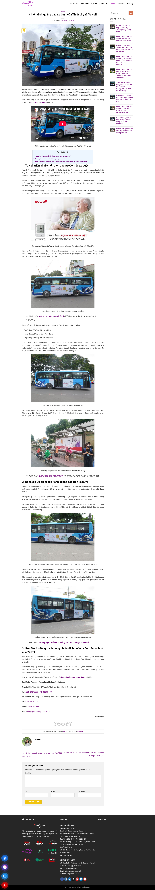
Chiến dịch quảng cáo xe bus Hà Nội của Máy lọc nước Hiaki (124, 39)
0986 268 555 (33, 707)
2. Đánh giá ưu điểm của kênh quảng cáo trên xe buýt (52, 159)
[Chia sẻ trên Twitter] (59, 724)
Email (53, 791)
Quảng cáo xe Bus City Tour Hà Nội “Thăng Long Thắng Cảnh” (123, 28)
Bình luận (28, 773)
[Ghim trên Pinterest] (67, 724)
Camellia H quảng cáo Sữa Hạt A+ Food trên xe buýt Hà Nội (124, 131)
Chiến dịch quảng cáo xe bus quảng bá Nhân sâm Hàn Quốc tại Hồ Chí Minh (124, 110)
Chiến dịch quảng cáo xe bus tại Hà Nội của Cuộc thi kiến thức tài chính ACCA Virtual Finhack (124, 60)
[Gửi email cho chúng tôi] (73, 879)
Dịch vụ (94, 4)
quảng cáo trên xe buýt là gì (51, 316)
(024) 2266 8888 (46, 692)
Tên (26, 791)
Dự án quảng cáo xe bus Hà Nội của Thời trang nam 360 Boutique (123, 121)
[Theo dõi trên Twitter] (69, 879)
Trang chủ (74, 4)
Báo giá (104, 4)
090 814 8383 (67, 855)
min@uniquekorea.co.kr (73, 871)
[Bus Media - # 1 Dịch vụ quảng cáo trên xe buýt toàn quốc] (27, 4)
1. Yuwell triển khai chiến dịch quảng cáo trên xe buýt (52, 156)
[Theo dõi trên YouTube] (85, 879)
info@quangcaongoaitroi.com (38, 712)
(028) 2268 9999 (31, 702)
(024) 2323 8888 (31, 692)
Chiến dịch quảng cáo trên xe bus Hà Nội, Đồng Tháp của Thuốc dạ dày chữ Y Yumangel (124, 73)
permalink (80, 731)
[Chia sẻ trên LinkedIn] (70, 724)
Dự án (113, 4)
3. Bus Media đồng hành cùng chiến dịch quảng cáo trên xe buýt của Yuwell (60, 161)
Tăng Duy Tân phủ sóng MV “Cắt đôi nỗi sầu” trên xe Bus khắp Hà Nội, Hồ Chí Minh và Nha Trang (124, 87)
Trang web (81, 791)
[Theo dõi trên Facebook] (62, 879)
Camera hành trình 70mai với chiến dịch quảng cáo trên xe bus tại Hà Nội (124, 49)
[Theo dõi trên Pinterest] (77, 879)
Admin (72, 21)
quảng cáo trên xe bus (38, 103)
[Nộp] (131, 13)
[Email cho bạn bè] (63, 724)
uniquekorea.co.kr (73, 874)
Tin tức (120, 4)
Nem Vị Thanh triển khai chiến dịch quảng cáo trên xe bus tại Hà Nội (124, 99)
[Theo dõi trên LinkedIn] (81, 879)
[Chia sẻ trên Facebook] (55, 724)
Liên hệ (130, 4)
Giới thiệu (85, 4)
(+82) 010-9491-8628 (70, 868)
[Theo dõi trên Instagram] (66, 879)
